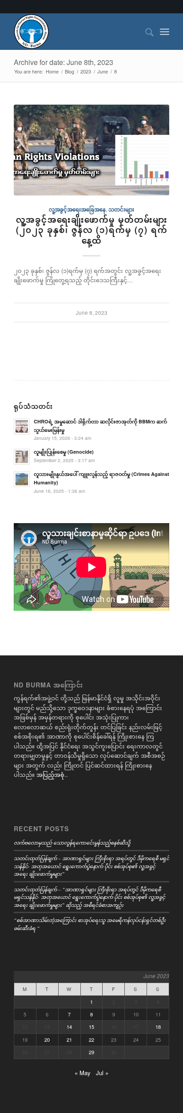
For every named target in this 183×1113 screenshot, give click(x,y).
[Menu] (164, 31)
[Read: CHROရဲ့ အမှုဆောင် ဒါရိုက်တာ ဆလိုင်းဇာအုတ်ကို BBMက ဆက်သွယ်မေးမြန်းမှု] (22, 426)
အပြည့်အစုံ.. (52, 774)
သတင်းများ (121, 209)
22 (91, 1039)
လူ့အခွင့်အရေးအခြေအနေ (77, 209)
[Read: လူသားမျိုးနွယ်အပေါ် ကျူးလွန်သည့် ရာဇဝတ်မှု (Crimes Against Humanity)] (22, 479)
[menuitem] (145, 31)
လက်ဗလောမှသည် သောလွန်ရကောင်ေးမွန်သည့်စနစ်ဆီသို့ (72, 842)
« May (83, 1072)
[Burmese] (76, 31)
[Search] (145, 31)
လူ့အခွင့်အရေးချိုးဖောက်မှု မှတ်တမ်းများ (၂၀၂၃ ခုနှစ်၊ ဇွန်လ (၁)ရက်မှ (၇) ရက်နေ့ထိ (91, 230)
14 (69, 1026)
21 (69, 1039)
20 (47, 1039)
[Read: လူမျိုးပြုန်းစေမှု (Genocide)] (22, 457)
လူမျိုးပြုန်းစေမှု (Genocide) (64, 451)
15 (91, 1026)
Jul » (102, 1072)
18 (158, 1026)
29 (91, 1052)
